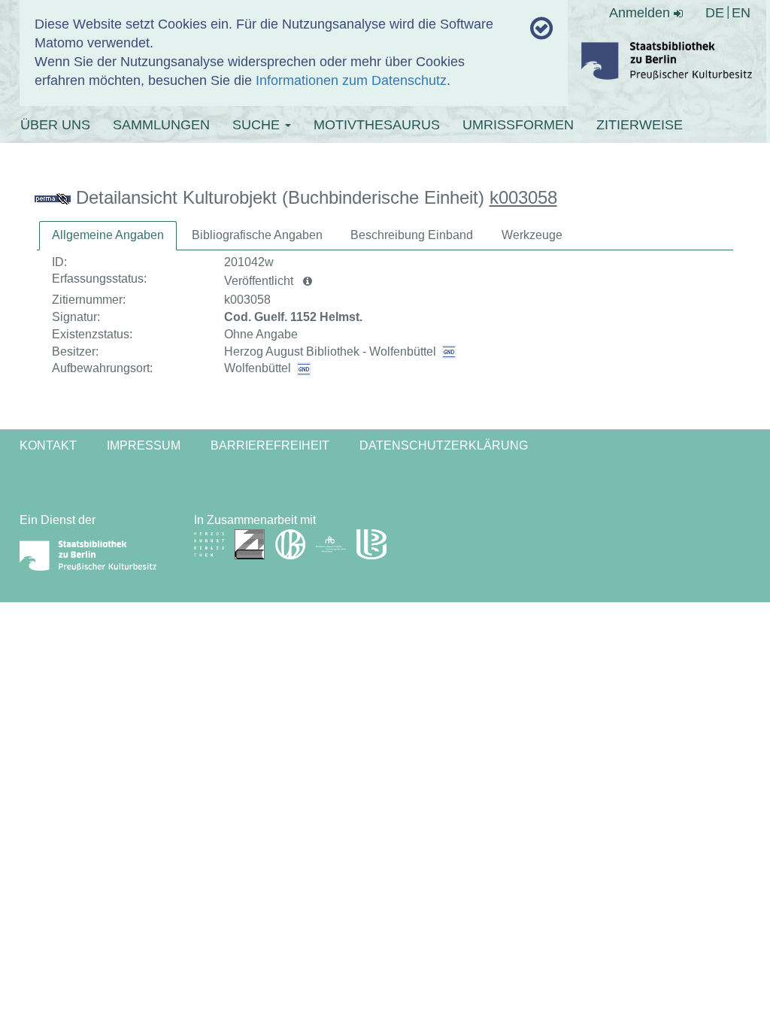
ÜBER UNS (55, 124)
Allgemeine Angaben (108, 235)
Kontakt (48, 445)
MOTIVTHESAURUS (377, 124)
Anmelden (641, 12)
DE (714, 12)
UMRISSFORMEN (518, 124)
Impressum (143, 445)
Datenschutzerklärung (443, 445)
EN (741, 12)
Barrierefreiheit (270, 445)
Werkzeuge (532, 235)
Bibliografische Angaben (257, 235)
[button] (307, 281)
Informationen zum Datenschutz (351, 80)
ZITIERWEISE (639, 124)
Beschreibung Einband (411, 235)
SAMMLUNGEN (161, 124)
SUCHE (257, 124)
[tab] (108, 235)
